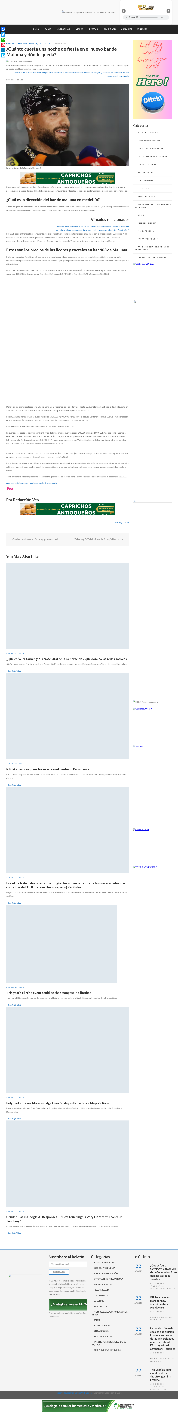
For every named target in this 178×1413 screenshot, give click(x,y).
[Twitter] (17, 12)
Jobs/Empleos (145, 181)
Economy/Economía (149, 141)
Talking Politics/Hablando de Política (152, 248)
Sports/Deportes (148, 239)
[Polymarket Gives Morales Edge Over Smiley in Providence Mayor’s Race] (67, 1050)
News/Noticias (146, 196)
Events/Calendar (148, 165)
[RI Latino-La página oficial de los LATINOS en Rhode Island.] (89, 12)
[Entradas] (68, 539)
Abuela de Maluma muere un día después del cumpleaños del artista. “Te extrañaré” (92, 230)
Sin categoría (146, 231)
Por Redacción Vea (22, 499)
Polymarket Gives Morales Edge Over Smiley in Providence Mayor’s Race (57, 1103)
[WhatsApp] (3, 39)
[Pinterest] (3, 45)
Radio (141, 215)
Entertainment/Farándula (21, 44)
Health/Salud (146, 173)
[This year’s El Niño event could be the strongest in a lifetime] (61, 944)
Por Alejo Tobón (122, 522)
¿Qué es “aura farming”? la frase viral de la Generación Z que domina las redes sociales (66, 659)
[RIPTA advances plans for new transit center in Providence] (67, 716)
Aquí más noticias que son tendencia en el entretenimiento (31, 483)
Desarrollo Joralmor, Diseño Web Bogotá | (75, 1393)
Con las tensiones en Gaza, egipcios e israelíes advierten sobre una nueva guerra (36, 539)
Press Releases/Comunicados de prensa (153, 205)
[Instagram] (22, 12)
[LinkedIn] (3, 50)
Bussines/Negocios (149, 133)
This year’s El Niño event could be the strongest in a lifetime (48, 993)
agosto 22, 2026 (15, 653)
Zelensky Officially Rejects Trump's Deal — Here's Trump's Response (100, 539)
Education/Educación (151, 149)
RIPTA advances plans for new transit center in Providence (47, 769)
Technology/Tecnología (152, 257)
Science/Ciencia (147, 223)
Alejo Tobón (157, 1283)
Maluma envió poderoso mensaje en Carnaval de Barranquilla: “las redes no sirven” (93, 226)
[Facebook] (12, 12)
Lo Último (44, 44)
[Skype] (3, 55)
